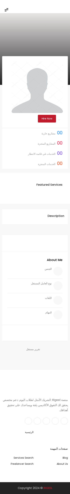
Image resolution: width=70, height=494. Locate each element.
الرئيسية (29, 432)
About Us (62, 464)
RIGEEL (47, 488)
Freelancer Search (22, 464)
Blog (65, 458)
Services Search (24, 458)
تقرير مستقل (33, 349)
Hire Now (47, 118)
